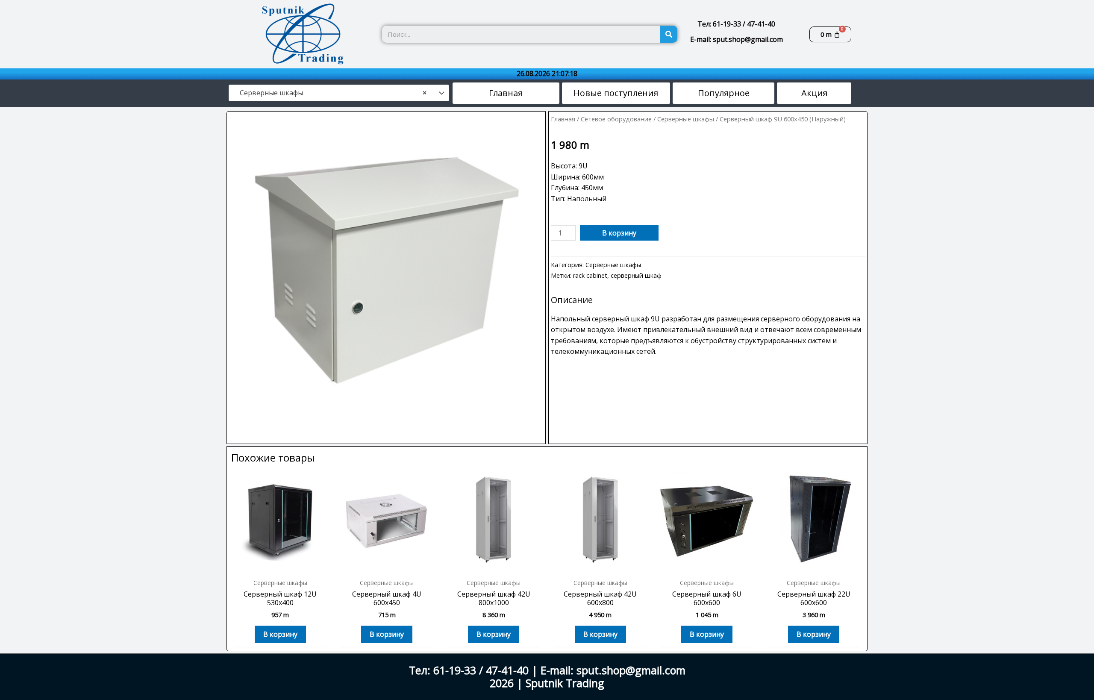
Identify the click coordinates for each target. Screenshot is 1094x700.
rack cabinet (590, 275)
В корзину (619, 233)
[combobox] (339, 93)
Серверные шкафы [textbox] (330, 92)
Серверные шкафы (685, 119)
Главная (563, 119)
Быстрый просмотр (280, 565)
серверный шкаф (636, 275)
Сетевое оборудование (616, 119)
